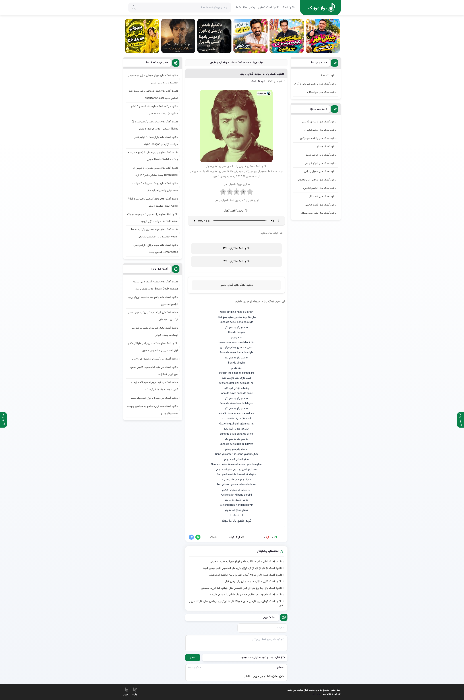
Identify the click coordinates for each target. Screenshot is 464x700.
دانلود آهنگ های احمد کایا (323, 196)
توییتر (126, 695)
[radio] (249, 192)
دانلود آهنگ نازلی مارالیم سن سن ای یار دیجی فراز (253, 582)
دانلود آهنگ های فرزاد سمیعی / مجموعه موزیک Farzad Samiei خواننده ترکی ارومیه (152, 217)
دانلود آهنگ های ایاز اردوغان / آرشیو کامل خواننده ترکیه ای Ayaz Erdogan (156, 140)
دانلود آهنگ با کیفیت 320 (236, 261)
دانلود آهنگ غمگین (268, 7)
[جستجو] (133, 7)
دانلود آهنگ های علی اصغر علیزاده (319, 213)
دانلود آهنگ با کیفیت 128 (236, 248)
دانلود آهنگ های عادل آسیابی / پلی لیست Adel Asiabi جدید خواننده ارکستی (153, 202)
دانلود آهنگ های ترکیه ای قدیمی (319, 122)
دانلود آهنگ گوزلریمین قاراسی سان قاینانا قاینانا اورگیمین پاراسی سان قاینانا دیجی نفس (236, 604)
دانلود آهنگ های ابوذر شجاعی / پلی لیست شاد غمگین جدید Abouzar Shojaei (153, 94)
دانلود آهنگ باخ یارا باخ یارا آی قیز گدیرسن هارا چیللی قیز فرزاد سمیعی (241, 588)
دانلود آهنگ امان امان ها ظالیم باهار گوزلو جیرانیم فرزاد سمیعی (246, 562)
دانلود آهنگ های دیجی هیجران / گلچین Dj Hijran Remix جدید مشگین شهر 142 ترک (155, 171)
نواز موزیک (257, 63)
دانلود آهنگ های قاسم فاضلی (321, 205)
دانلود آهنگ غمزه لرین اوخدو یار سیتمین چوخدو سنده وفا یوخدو (152, 409)
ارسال (192, 657)
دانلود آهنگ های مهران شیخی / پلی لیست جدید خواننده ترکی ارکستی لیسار (152, 79)
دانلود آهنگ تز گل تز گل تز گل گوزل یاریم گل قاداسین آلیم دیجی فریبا (242, 568)
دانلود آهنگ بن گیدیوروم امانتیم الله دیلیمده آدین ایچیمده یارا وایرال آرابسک (154, 386)
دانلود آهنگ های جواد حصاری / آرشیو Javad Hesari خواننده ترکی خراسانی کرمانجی (154, 233)
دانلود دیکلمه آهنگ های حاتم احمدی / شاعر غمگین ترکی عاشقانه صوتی (154, 109)
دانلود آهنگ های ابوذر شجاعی (320, 163)
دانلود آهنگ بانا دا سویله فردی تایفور (262, 74)
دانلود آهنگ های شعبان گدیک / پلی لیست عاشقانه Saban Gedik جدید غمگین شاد (155, 285)
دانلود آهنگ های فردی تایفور (236, 285)
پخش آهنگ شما (245, 7)
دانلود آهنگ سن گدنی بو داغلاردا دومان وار (155, 359)
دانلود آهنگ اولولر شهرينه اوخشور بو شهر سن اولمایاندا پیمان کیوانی (154, 331)
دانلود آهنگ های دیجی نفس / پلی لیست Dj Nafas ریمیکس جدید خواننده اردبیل (155, 125)
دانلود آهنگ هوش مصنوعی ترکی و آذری (315, 84)
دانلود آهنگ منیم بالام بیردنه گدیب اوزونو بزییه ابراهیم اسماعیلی (245, 575)
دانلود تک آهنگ (258, 81)
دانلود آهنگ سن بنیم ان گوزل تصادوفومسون (154, 398)
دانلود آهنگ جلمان (326, 147)
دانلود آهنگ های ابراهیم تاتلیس (320, 188)
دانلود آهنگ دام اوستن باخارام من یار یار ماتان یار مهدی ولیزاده (246, 595)
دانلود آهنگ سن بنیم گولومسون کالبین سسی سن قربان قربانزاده (154, 370)
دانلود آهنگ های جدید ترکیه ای (320, 130)
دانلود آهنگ (288, 7)
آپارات (134, 695)
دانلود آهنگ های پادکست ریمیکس (318, 138)
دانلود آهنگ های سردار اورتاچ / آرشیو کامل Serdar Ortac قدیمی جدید (155, 248)
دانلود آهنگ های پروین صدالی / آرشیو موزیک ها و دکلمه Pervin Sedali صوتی (152, 156)
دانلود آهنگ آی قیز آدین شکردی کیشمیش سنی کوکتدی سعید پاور (153, 316)
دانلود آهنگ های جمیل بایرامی (320, 171)
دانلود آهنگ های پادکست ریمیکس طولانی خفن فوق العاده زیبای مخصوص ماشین (153, 347)
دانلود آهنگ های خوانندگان (322, 92)
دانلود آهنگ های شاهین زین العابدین (317, 180)
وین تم (316, 694)
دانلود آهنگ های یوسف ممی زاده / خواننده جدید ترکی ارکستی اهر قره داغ (155, 187)
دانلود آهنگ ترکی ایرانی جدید (321, 155)
